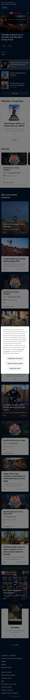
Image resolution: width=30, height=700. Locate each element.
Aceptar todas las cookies (15, 363)
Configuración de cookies (15, 358)
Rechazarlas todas (15, 368)
